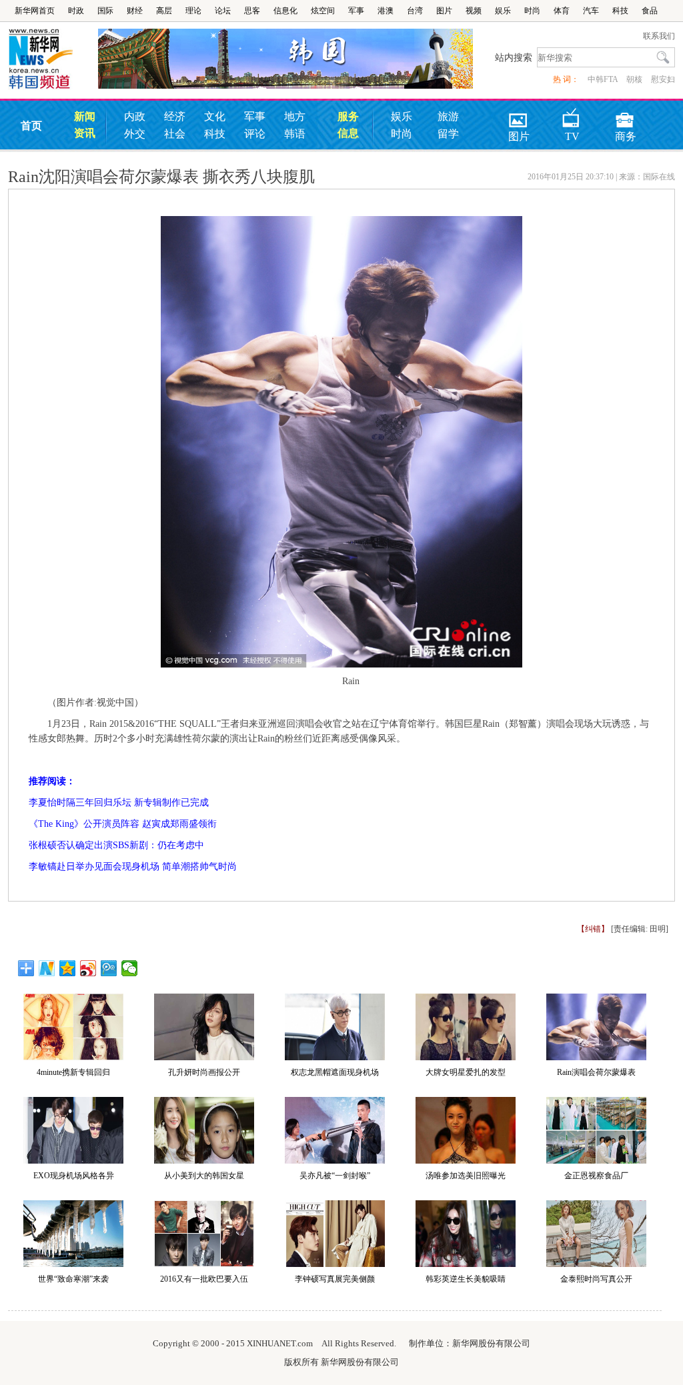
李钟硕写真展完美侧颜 (335, 1279)
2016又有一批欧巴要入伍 (204, 1279)
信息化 (285, 10)
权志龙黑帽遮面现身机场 (335, 1072)
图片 (444, 10)
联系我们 (659, 36)
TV (572, 115)
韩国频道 (53, 59)
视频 (474, 10)
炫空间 (323, 10)
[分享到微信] (129, 968)
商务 (625, 115)
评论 (254, 133)
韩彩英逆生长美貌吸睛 (466, 1279)
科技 (620, 10)
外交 (134, 133)
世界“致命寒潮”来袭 (73, 1279)
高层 (164, 10)
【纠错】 (593, 929)
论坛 (223, 10)
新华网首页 (35, 10)
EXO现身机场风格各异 (73, 1175)
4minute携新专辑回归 (73, 1072)
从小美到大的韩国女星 (204, 1175)
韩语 (294, 133)
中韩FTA (603, 79)
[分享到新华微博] (47, 968)
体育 (562, 10)
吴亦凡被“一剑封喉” (334, 1175)
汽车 (591, 10)
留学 (448, 133)
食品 (650, 10)
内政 (134, 116)
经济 (174, 116)
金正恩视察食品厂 (596, 1175)
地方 (294, 116)
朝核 (634, 79)
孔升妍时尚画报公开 (204, 1072)
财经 (135, 10)
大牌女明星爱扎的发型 (466, 1072)
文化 (214, 116)
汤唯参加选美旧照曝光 (466, 1175)
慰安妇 (663, 79)
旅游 (448, 116)
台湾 (415, 10)
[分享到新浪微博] (88, 968)
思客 (252, 10)
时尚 (532, 10)
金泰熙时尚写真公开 (596, 1279)
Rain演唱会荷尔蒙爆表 (596, 1072)
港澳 (386, 10)
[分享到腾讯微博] (109, 968)
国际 (105, 10)
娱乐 (503, 10)
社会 (174, 133)
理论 (193, 10)
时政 (76, 10)
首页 (31, 125)
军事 (356, 10)
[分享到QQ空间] (67, 968)
